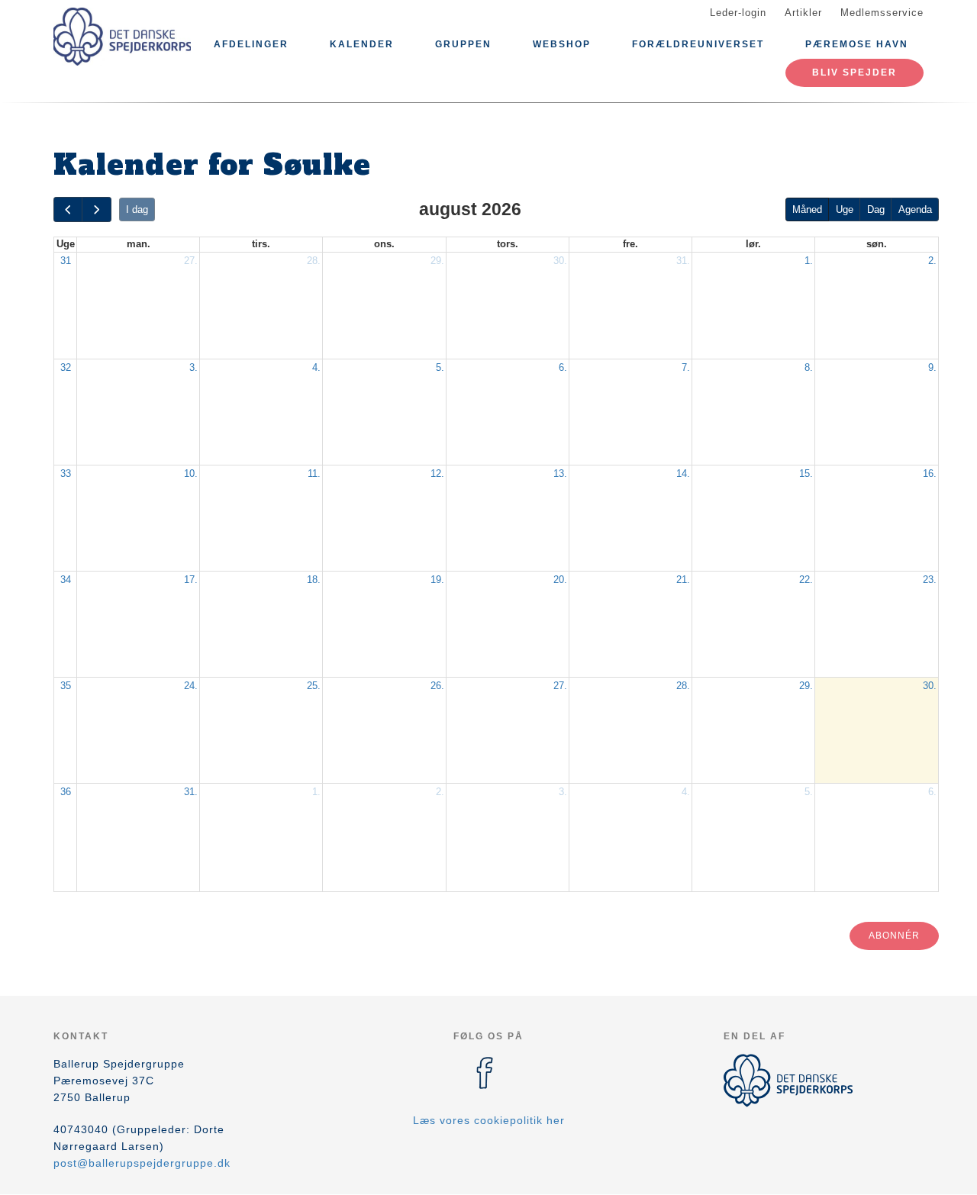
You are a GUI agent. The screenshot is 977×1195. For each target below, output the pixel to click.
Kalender (362, 44)
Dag (876, 209)
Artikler (803, 12)
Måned (807, 209)
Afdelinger (251, 44)
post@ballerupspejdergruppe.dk (142, 1163)
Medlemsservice (882, 12)
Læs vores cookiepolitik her (489, 1120)
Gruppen (463, 44)
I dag (137, 209)
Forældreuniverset (698, 44)
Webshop (562, 44)
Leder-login (738, 12)
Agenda (915, 209)
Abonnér (894, 935)
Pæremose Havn (856, 44)
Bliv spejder (854, 72)
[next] (96, 209)
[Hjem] (122, 37)
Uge (844, 209)
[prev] (67, 209)
